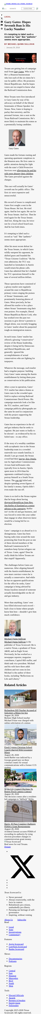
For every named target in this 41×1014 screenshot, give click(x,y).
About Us (8, 919)
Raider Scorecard (16, 949)
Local (7, 17)
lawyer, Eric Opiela (27, 459)
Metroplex (13, 978)
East (11, 973)
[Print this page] (1, 28)
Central (12, 970)
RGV (11, 981)
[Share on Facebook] (1, 15)
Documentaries (15, 958)
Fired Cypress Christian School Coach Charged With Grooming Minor (18, 750)
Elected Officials (16, 995)
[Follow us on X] (23, 880)
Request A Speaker (17, 1000)
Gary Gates (19, 71)
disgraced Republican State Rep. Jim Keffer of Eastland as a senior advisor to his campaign (19, 505)
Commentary (14, 934)
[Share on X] (1, 18)
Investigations (15, 932)
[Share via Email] (1, 25)
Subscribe (28, 8)
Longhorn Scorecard (18, 946)
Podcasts (13, 961)
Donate (13, 8)
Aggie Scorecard (16, 944)
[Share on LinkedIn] (1, 21)
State (11, 929)
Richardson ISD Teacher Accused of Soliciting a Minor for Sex (20, 711)
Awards (12, 998)
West (11, 986)
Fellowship (14, 1005)
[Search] (37, 8)
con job (18, 480)
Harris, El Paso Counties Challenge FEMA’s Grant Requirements (20, 825)
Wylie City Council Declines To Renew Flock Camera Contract (18, 790)
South (11, 983)
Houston (12, 975)
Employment (14, 1003)
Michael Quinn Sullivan (21, 44)
